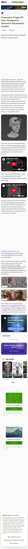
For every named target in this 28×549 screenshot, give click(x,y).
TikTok (23, 308)
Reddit (5, 310)
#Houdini (11, 30)
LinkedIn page (9, 253)
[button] (14, 128)
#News (4, 30)
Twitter (13, 308)
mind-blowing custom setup (14, 202)
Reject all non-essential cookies (15, 540)
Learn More (14, 409)
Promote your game (17, 2)
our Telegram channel (15, 306)
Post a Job (14, 443)
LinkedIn (18, 308)
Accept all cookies (14, 537)
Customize (15, 543)
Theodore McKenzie (8, 13)
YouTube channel (18, 253)
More (13, 382)
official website (8, 255)
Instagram (7, 308)
